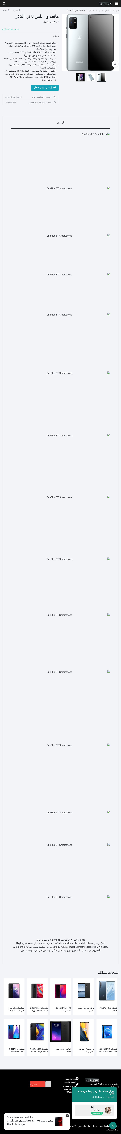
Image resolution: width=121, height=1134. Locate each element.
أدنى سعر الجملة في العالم (41, 97)
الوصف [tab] (60, 122)
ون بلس (92, 10)
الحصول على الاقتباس (13, 97)
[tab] (60, 122)
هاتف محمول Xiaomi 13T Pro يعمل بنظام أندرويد (30, 1120)
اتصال (94, 1126)
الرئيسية (115, 10)
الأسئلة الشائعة (69, 1126)
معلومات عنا (105, 1126)
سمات (56, 36)
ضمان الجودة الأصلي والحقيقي (40, 102)
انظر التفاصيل (10, 102)
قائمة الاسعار (84, 1126)
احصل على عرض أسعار (45, 87)
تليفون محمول (103, 10)
